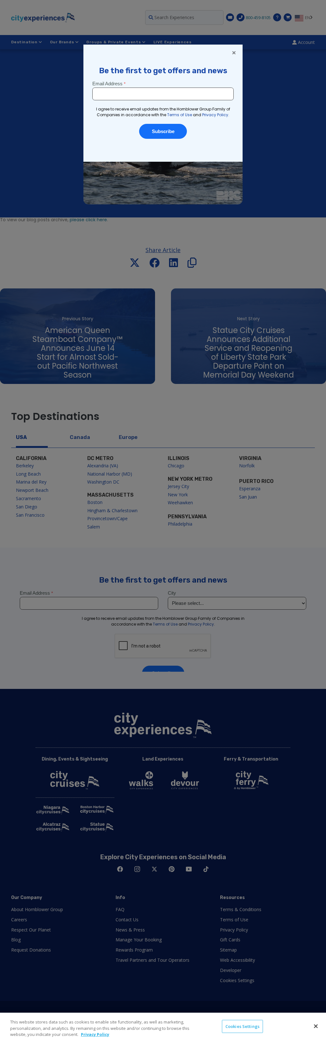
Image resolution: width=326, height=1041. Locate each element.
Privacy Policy (95, 1034)
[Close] (316, 1026)
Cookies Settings (242, 1026)
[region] (163, 1027)
